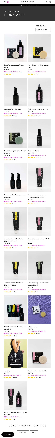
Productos (22, 432)
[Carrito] (50, 1)
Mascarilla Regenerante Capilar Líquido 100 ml (38, 284)
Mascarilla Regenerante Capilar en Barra (15, 152)
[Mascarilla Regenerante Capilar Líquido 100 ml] (39, 265)
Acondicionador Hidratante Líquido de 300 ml (13, 240)
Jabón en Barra (33, 327)
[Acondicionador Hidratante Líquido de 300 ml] (15, 221)
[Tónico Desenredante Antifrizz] (39, 92)
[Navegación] (4, 1)
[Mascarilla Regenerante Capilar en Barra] (15, 133)
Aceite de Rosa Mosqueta (12, 109)
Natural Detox (27, 2)
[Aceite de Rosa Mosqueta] (15, 92)
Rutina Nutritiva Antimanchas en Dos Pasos (15, 196)
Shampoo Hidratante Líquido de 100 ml (39, 240)
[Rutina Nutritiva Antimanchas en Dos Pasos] (15, 177)
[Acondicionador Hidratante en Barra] (39, 48)
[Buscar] (46, 1)
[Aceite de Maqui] (39, 133)
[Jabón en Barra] (39, 309)
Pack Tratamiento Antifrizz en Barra (14, 66)
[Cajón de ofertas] (8, 1)
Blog (34, 432)
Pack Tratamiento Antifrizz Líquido (15, 412)
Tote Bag (7, 371)
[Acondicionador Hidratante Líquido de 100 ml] (15, 265)
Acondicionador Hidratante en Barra (38, 66)
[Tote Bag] (15, 353)
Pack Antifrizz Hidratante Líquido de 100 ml (15, 328)
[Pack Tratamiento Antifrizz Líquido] (15, 395)
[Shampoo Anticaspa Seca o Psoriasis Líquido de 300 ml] (39, 177)
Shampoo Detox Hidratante (37, 371)
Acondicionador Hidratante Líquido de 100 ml (13, 284)
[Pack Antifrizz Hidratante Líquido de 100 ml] (15, 309)
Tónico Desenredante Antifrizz (38, 109)
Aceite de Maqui (33, 151)
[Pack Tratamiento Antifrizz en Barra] (15, 48)
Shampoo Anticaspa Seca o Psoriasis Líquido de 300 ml (37, 196)
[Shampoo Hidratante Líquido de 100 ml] (39, 221)
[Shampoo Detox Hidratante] (39, 353)
